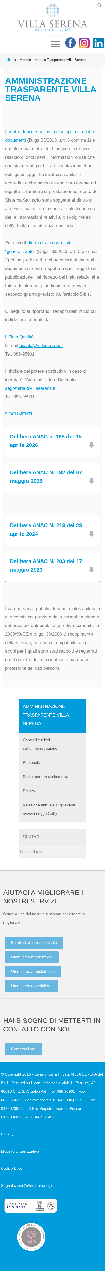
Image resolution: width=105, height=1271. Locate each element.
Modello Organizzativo (20, 1151)
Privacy (29, 791)
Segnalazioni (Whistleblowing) (26, 1185)
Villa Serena (53, 17)
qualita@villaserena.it (41, 345)
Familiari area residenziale (34, 942)
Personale (31, 762)
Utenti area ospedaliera (31, 986)
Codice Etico (11, 1168)
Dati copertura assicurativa (45, 777)
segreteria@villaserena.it (30, 388)
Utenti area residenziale (31, 957)
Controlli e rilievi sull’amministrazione (40, 744)
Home (8, 59)
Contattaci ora (23, 1049)
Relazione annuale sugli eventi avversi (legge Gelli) (49, 809)
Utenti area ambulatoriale (33, 971)
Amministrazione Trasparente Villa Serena (46, 715)
